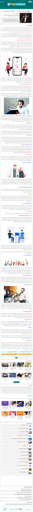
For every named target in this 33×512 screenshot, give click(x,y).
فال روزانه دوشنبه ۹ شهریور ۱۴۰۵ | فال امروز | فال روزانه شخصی (5, 407)
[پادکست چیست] (16, 106)
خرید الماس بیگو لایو (20, 407)
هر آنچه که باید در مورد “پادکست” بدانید (11, 15)
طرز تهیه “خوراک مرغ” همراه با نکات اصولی (27, 490)
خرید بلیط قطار (8, 504)
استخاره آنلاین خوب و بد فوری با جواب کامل (25, 354)
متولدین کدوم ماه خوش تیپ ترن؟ (11, 351)
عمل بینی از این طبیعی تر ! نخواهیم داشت (25, 351)
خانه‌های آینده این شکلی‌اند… (20, 368)
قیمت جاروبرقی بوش (22, 504)
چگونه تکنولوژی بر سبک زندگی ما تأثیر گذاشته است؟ (13, 369)
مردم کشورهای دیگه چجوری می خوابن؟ (12, 417)
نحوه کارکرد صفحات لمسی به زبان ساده (20, 379)
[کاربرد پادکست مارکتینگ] (16, 261)
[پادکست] (16, 65)
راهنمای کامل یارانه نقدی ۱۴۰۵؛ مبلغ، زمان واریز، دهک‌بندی (8, 354)
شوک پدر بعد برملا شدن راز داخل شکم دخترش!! (28, 417)
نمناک (22, 321)
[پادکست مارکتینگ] (16, 233)
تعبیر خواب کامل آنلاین (28, 504)
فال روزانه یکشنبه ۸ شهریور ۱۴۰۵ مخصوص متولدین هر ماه (20, 417)
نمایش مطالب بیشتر (16, 382)
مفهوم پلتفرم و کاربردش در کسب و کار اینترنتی (28, 379)
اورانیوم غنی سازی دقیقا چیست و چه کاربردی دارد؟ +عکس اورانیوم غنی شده (28, 369)
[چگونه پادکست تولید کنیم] (16, 171)
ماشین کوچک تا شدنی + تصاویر (5, 379)
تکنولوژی (16, 357)
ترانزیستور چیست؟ (13, 378)
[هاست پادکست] (16, 294)
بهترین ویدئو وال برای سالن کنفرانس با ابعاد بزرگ (5, 369)
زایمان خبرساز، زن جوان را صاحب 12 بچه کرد (12, 407)
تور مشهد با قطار (12, 504)
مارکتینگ (28, 123)
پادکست (30, 25)
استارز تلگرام (17, 504)
